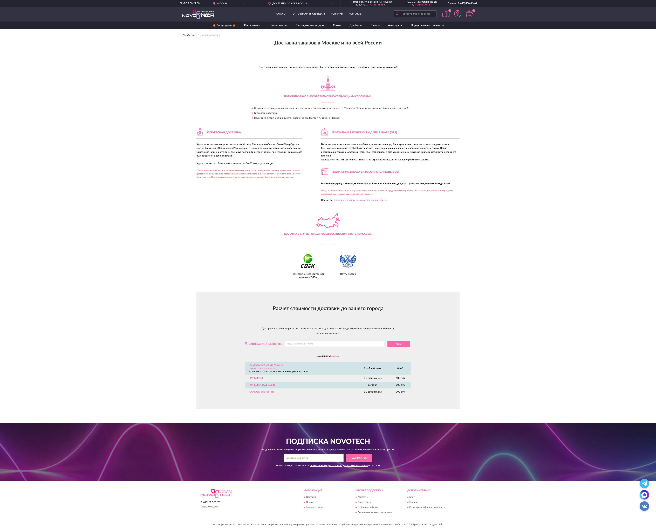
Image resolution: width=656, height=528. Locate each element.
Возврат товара (314, 507)
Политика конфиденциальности (427, 507)
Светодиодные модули (310, 25)
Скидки (413, 502)
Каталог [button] (281, 14)
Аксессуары (395, 25)
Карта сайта (364, 502)
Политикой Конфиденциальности (326, 466)
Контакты (355, 14)
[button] (422, 5)
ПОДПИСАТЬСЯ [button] (359, 458)
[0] (469, 13)
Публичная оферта (368, 507)
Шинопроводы (278, 25)
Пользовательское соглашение (375, 512)
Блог (412, 497)
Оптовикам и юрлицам (309, 14)
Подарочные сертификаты (427, 25)
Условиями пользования (356, 466)
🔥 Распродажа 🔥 (224, 25)
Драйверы (356, 25)
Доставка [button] (311, 497)
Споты (337, 25)
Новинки (337, 14)
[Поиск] (397, 13)
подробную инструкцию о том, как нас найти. (361, 200)
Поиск (398, 344)
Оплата (310, 502)
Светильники (252, 25)
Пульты (375, 25)
